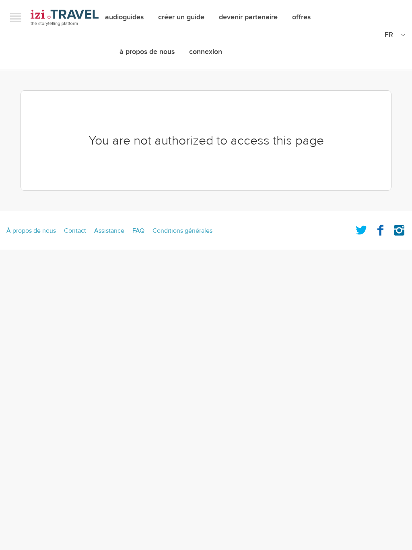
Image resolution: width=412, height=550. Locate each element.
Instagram (399, 229)
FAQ (138, 231)
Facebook (380, 229)
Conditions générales (182, 231)
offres (301, 17)
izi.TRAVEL (65, 17)
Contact (75, 231)
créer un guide (181, 17)
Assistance (109, 231)
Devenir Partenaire (248, 17)
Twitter (361, 229)
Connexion (205, 52)
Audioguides (124, 17)
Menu (15, 17)
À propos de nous (147, 52)
